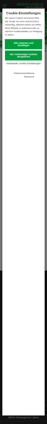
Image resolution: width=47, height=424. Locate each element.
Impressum (29, 77)
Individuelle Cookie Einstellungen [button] (23, 63)
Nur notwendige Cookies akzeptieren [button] (23, 55)
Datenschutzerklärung (24, 73)
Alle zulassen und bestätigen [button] (23, 44)
